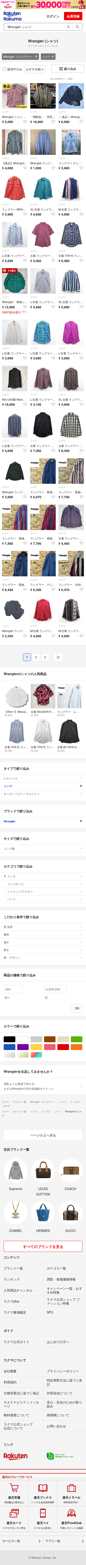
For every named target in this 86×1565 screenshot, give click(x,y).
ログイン (53, 16)
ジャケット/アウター (20, 891)
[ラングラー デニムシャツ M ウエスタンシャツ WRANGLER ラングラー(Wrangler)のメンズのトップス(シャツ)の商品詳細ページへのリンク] (71, 142)
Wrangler (10, 821)
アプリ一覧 (52, 1541)
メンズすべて (15, 884)
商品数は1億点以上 (14, 1500)
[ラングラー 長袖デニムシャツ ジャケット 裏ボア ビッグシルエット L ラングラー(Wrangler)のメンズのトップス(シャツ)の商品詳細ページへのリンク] (43, 471)
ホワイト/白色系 (28, 1039)
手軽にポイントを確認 (71, 1525)
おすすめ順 (34, 69)
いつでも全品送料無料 (42, 1500)
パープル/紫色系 (28, 1047)
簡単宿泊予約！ (71, 1500)
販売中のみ (14, 69)
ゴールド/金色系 (28, 1055)
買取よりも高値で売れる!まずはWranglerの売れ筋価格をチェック (29, 1086)
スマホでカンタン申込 (14, 1525)
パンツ (11, 899)
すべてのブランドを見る (43, 1246)
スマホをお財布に (43, 1525)
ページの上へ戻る (43, 1135)
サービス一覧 (11, 1541)
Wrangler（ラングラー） (18, 56)
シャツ (46, 56)
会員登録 (73, 16)
